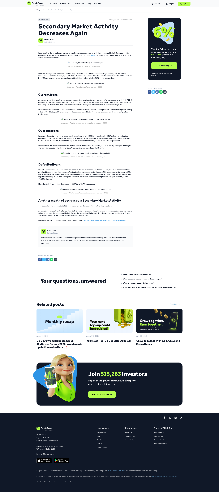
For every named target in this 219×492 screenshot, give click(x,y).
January (93, 55)
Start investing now (100, 394)
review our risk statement (116, 471)
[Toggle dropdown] (152, 4)
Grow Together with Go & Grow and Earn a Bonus (158, 342)
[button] (150, 274)
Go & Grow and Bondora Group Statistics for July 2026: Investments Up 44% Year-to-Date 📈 (59, 344)
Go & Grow (53, 4)
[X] (44, 259)
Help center (79, 4)
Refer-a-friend (66, 4)
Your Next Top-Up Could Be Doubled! (108, 340)
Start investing (162, 65)
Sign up (186, 4)
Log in (171, 4)
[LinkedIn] (48, 259)
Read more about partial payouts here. (164, 476)
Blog (89, 4)
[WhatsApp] (51, 259)
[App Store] (44, 460)
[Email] (55, 259)
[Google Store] (61, 460)
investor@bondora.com (45, 454)
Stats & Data (44, 20)
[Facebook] (40, 259)
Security (97, 4)
